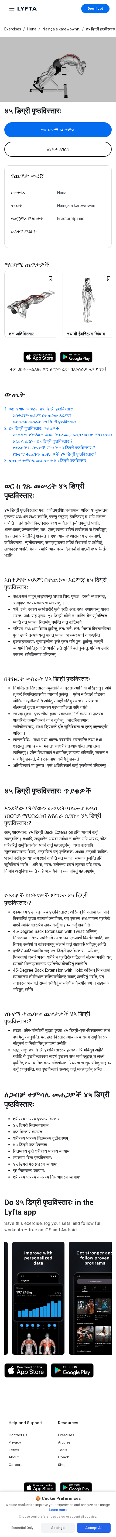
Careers (15, 1464)
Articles (64, 1442)
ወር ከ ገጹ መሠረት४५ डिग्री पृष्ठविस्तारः (41, 409)
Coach (63, 1457)
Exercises (12, 29)
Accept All (93, 1528)
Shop (62, 1464)
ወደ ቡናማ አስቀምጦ (58, 129)
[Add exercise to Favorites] (50, 278)
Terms (14, 1450)
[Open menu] (11, 8)
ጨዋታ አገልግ (58, 149)
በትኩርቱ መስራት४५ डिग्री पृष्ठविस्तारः (44, 421)
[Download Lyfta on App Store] (39, 356)
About (14, 1457)
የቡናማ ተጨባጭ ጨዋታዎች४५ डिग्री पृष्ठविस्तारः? (54, 454)
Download (95, 9)
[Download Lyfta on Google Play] (76, 356)
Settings (57, 1528)
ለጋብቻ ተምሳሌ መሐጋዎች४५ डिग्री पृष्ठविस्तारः (48, 460)
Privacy (15, 1442)
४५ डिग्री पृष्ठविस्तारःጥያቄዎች (34, 428)
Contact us (18, 1435)
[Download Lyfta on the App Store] (25, 1370)
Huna (31, 29)
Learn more (58, 1510)
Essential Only (22, 1528)
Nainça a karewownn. (61, 29)
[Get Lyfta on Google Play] (72, 1370)
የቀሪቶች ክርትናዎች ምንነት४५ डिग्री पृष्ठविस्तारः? (54, 447)
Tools (62, 1450)
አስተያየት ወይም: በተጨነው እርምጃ (42, 415)
